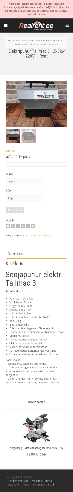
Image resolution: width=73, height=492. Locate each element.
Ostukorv (13, 484)
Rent (22, 235)
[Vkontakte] (33, 226)
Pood (26, 484)
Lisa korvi (16, 209)
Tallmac (10, 150)
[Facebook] (18, 226)
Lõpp (9, 190)
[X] (13, 226)
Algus (9, 173)
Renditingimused (18, 481)
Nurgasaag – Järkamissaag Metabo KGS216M (36, 448)
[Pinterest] (23, 226)
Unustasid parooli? (44, 484)
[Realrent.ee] (36, 25)
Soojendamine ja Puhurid (39, 235)
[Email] (8, 226)
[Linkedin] (28, 226)
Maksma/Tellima (42, 481)
